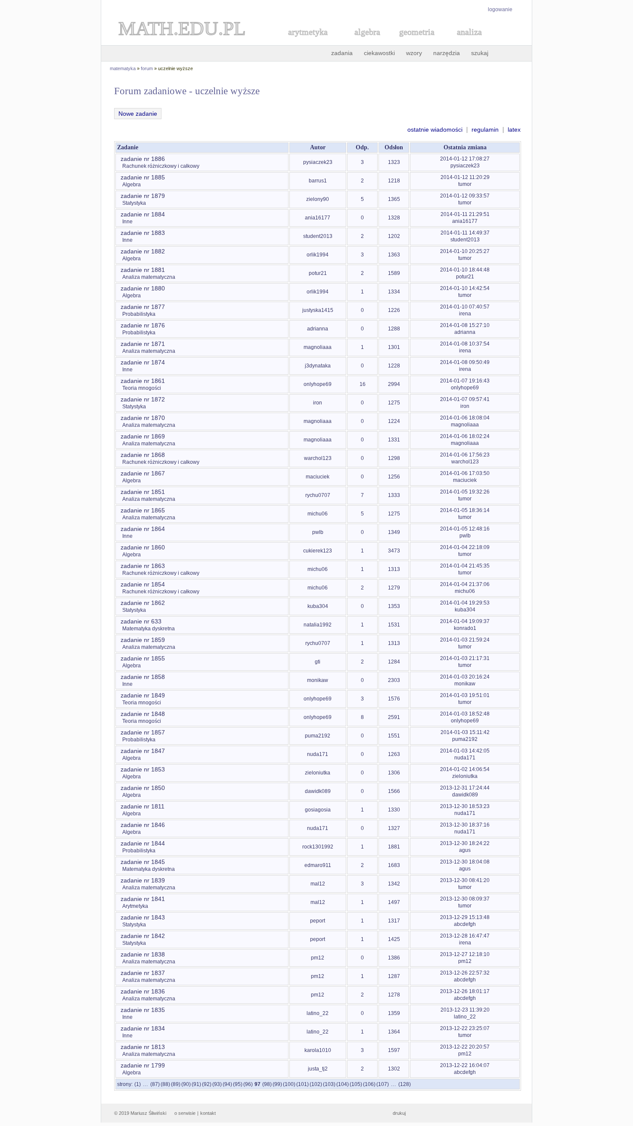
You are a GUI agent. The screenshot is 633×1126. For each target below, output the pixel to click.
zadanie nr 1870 (143, 417)
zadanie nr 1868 (143, 454)
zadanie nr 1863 (143, 565)
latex (514, 129)
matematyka (123, 68)
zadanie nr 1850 (143, 787)
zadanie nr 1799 (143, 1065)
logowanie (500, 9)
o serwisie (184, 1113)
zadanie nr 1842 (143, 935)
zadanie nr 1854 (143, 584)
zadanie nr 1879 (143, 195)
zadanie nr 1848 (143, 713)
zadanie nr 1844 (143, 843)
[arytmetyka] (307, 41)
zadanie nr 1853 (143, 769)
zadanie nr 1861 (143, 380)
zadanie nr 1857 (143, 732)
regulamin (485, 129)
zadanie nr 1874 (143, 362)
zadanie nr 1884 (143, 214)
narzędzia (446, 52)
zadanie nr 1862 (143, 602)
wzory (414, 52)
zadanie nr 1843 (143, 917)
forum (147, 68)
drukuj (399, 1113)
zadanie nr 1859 (143, 639)
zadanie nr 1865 (143, 510)
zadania (342, 52)
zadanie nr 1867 (143, 473)
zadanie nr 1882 (143, 251)
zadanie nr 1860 (143, 547)
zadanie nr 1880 (143, 288)
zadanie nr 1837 (143, 972)
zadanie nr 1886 (143, 158)
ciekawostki (379, 52)
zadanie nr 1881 (143, 269)
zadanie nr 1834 (143, 1028)
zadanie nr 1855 (143, 658)
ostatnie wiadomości (434, 129)
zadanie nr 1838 (143, 954)
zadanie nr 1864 (143, 528)
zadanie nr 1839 (143, 880)
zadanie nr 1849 (143, 695)
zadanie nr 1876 (143, 325)
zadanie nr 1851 (143, 491)
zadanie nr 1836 (143, 991)
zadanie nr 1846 (143, 824)
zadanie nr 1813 (143, 1046)
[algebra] (363, 41)
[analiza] (470, 41)
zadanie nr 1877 (143, 306)
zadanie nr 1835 (143, 1009)
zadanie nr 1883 (143, 232)
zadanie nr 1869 (143, 436)
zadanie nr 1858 (143, 676)
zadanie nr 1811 (142, 806)
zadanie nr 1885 (143, 177)
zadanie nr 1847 (143, 750)
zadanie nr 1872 (143, 399)
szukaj (479, 52)
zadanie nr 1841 (143, 898)
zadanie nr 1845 (143, 861)
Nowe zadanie (138, 113)
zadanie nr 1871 (143, 343)
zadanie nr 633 (141, 621)
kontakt (208, 1113)
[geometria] (414, 41)
